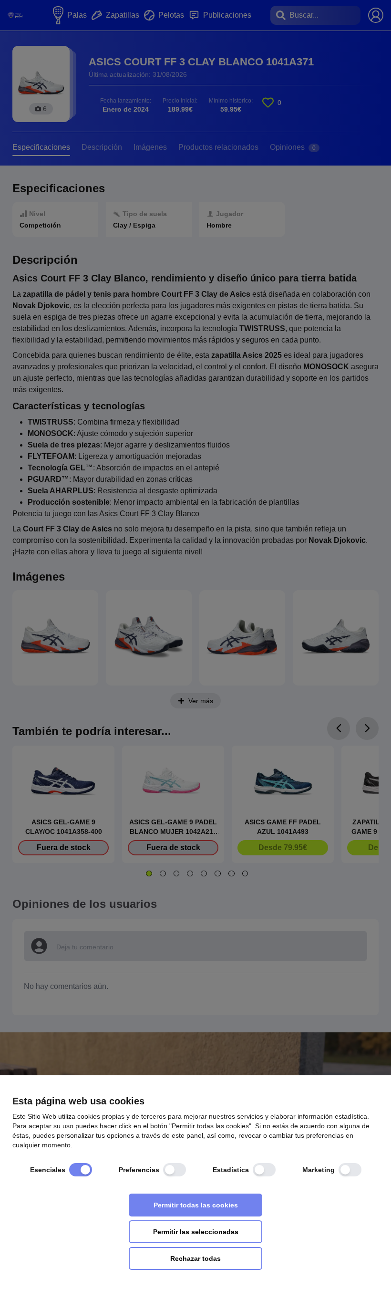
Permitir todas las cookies (196, 1205)
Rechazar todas (195, 1258)
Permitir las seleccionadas (195, 1232)
